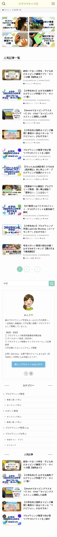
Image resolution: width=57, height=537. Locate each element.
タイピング (11, 445)
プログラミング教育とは (17, 428)
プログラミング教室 (14, 394)
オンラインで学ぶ (14, 405)
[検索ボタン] (4, 4)
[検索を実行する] (52, 283)
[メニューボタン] (53, 4)
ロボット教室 (11, 411)
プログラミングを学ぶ (16, 434)
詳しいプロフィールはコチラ (28, 364)
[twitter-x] (26, 374)
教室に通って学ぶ (14, 400)
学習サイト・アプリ (15, 440)
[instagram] (31, 374)
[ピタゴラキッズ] (28, 4)
